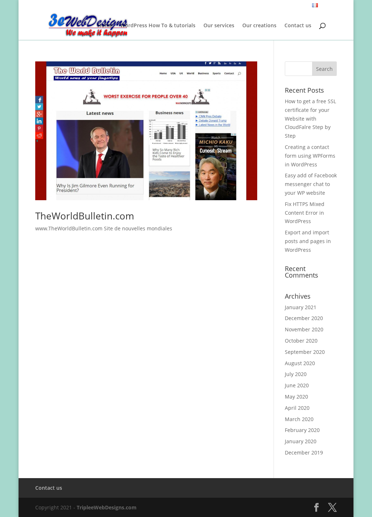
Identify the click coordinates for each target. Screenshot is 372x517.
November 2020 (304, 329)
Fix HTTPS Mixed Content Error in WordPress (304, 213)
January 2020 (300, 441)
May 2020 (296, 396)
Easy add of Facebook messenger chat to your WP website (311, 184)
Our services (218, 26)
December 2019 (304, 452)
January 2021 (300, 307)
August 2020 (300, 363)
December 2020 (304, 318)
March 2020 (299, 419)
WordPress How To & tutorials (157, 26)
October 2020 (301, 340)
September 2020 (305, 351)
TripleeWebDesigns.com (107, 507)
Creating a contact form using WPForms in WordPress (310, 156)
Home (104, 26)
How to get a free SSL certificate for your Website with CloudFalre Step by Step (310, 118)
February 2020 (302, 430)
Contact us (297, 26)
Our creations (259, 26)
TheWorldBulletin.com (84, 215)
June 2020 (297, 385)
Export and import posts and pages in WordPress (308, 241)
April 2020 (297, 407)
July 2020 (296, 374)
